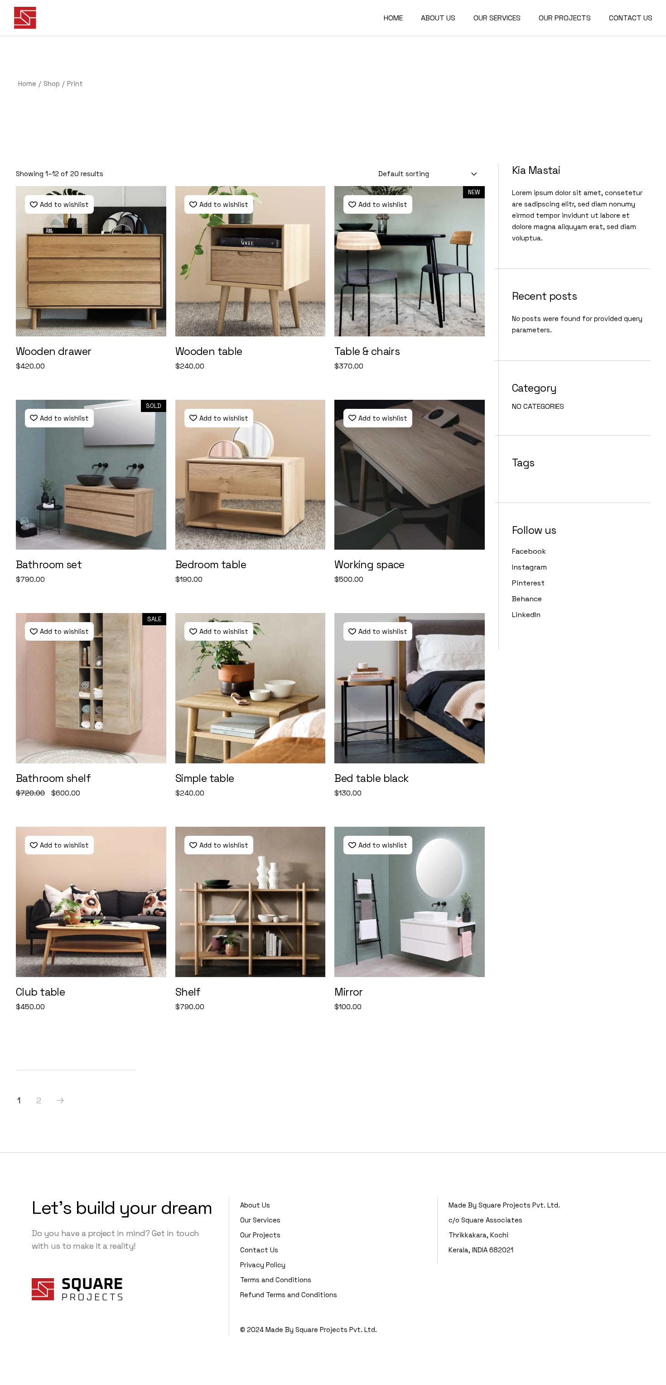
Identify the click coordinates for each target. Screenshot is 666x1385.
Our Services (260, 1220)
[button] (59, 204)
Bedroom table (210, 564)
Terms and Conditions (275, 1279)
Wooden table (208, 351)
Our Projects (260, 1235)
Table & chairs (367, 351)
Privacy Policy (262, 1264)
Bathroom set (49, 564)
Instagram (529, 567)
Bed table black (371, 778)
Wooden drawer (54, 351)
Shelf (188, 992)
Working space (369, 564)
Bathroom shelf (53, 778)
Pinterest (528, 583)
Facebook (529, 551)
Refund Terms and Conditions (288, 1294)
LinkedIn (526, 614)
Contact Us (259, 1250)
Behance (527, 599)
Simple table (204, 778)
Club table (40, 992)
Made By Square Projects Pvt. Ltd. (321, 1329)
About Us (255, 1205)
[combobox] (428, 173)
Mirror (348, 992)
